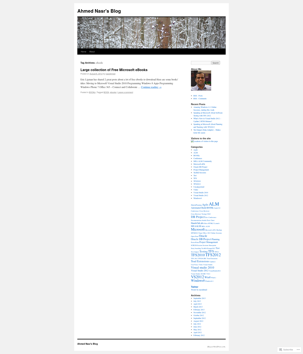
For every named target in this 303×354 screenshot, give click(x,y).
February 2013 (199, 309)
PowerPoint (195, 242)
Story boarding (196, 248)
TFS (195, 178)
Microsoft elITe (199, 164)
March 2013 (198, 306)
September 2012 (199, 318)
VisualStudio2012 (215, 271)
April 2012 (197, 332)
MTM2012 (194, 233)
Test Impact (195, 252)
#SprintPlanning (196, 205)
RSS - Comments (200, 98)
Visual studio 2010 (202, 267)
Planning (216, 239)
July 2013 (197, 301)
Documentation (196, 220)
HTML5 (211, 223)
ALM (195, 152)
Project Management (201, 169)
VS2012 (197, 276)
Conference (197, 158)
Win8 (208, 277)
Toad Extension (212, 258)
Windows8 (197, 198)
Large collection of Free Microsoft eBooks (114, 69)
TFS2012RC (202, 258)
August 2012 (198, 321)
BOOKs (92, 92)
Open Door (195, 236)
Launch (216, 223)
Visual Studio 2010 (200, 192)
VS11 (208, 274)
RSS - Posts (198, 95)
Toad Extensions (200, 261)
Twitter (194, 286)
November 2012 (199, 312)
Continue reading (151, 87)
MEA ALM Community (202, 161)
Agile (195, 149)
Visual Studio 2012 (200, 195)
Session (199, 245)
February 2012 (199, 335)
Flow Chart (210, 220)
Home (83, 51)
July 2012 (197, 324)
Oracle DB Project (200, 167)
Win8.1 (213, 277)
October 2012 (198, 315)
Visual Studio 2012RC (198, 274)
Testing (203, 251)
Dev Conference (210, 217)
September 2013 (199, 298)
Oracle (203, 236)
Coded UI (217, 208)
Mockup (219, 230)
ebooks (113, 92)
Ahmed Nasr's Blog (99, 10)
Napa (200, 233)
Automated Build (198, 207)
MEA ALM (206, 226)
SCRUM (194, 245)
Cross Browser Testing (198, 214)
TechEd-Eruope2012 (208, 248)
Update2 (212, 261)
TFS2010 (197, 181)
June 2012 (197, 326)
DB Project (198, 217)
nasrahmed (110, 73)
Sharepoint (212, 245)
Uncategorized (198, 186)
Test (194, 175)
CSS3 (209, 214)
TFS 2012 (194, 258)
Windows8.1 (209, 281)
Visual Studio (207, 264)
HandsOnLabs (197, 223)
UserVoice (194, 264)
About (92, 51)
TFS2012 (197, 184)
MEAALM (196, 226)
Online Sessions (216, 233)
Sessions (205, 245)
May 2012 (197, 329)
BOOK (106, 92)
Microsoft (198, 229)
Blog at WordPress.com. (216, 346)
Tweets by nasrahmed (199, 289)
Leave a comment (125, 92)
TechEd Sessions (199, 172)
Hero (206, 223)
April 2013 (197, 304)
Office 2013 (207, 233)
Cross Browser (204, 211)
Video (195, 189)
